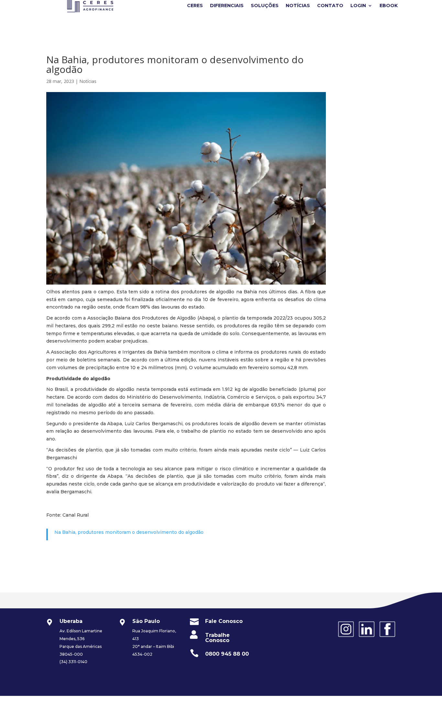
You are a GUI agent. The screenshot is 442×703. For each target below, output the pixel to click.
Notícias (87, 81)
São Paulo (146, 621)
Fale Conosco (224, 621)
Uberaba (71, 621)
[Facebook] (387, 638)
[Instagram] (346, 638)
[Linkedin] (366, 638)
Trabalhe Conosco (217, 637)
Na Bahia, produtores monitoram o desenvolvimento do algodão (129, 532)
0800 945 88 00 (227, 654)
